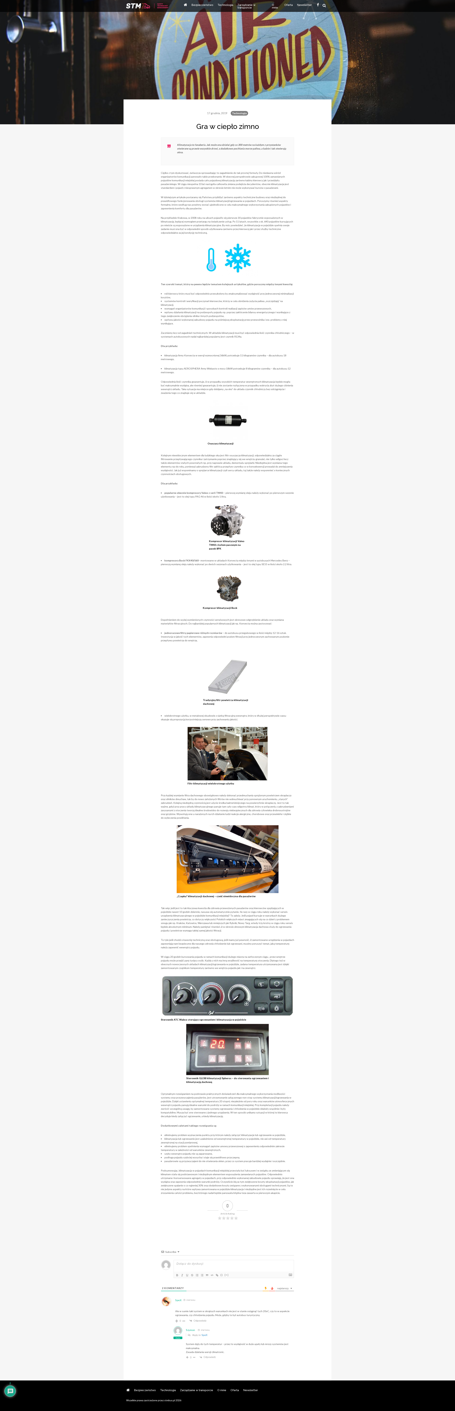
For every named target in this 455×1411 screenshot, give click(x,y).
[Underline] (187, 1275)
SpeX (178, 1300)
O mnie (275, 6)
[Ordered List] (197, 1275)
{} (221, 1275)
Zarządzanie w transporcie (246, 6)
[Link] (217, 1275)
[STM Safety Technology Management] (147, 6)
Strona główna (185, 6)
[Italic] (182, 1275)
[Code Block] (212, 1275)
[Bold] (177, 1275)
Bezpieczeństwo (202, 5)
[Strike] (192, 1275)
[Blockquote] (207, 1275)
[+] (227, 1275)
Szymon (190, 1329)
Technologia (225, 5)
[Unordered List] (202, 1275)
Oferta (288, 5)
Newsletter (304, 5)
